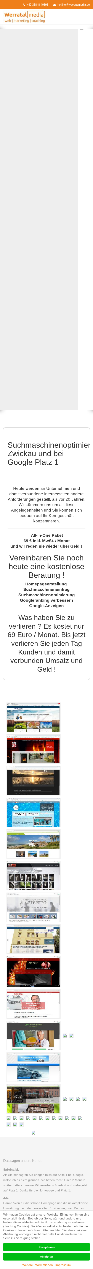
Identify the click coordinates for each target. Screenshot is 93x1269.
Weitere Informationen (37, 1265)
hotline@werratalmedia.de (74, 4)
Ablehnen (46, 1256)
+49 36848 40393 (37, 4)
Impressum (63, 1265)
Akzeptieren (46, 1247)
